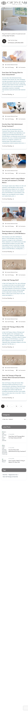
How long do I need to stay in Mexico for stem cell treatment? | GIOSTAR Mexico (13, 180)
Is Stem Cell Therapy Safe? (10, 280)
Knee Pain (5, 474)
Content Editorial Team (12, 64)
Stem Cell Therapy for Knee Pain (10, 476)
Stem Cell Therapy (9, 67)
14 (16, 406)
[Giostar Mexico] (14, 3)
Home (3, 27)
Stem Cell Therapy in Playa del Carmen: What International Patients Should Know (13, 377)
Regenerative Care (13, 474)
